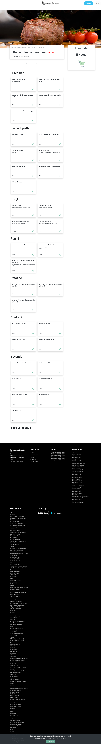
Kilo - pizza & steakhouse (16, 523)
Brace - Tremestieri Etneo (16, 633)
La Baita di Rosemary (15, 575)
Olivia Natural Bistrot (15, 530)
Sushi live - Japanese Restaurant (18, 655)
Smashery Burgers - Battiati (17, 614)
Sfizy (11, 569)
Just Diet (12, 731)
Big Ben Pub (13, 703)
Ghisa (11, 562)
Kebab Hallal (13, 663)
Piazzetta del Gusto (15, 571)
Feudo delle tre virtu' (15, 557)
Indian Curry (13, 591)
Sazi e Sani (12, 685)
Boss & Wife (13, 576)
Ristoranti (13, 47)
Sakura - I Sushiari (14, 695)
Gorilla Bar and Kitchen (15, 580)
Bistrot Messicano (14, 552)
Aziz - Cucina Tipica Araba (16, 550)
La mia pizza (13, 653)
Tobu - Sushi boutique (15, 720)
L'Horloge (12, 585)
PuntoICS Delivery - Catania (17, 640)
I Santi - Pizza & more (15, 704)
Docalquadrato (13, 610)
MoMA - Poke (13, 646)
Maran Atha (12, 612)
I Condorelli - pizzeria (15, 596)
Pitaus (11, 578)
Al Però (11, 626)
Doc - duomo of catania (16, 624)
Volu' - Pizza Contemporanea (17, 605)
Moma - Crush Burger (15, 536)
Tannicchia (12, 619)
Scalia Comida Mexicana (16, 724)
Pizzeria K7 (12, 543)
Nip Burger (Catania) (15, 692)
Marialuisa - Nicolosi (15, 584)
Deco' (11, 642)
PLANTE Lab (13, 713)
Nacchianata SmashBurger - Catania (19, 553)
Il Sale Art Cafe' (14, 717)
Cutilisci (12, 528)
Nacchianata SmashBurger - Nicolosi (19, 688)
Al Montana (12, 514)
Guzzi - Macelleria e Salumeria (17, 525)
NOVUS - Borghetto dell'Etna (17, 527)
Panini (49, 64)
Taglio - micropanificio (15, 511)
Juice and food (13, 635)
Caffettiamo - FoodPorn (16, 726)
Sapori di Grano (13, 582)
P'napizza (12, 637)
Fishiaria (12, 701)
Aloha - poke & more (15, 539)
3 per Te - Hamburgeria (15, 608)
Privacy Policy (34, 461)
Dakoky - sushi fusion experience (18, 592)
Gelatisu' (12, 711)
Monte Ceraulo (13, 649)
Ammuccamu (13, 687)
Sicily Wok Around (14, 544)
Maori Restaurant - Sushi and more (18, 603)
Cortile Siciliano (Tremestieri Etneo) (19, 568)
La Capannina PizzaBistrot (16, 607)
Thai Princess (13, 537)
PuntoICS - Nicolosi (15, 589)
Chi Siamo (32, 452)
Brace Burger (13, 727)
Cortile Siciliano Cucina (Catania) (18, 532)
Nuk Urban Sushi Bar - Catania (17, 699)
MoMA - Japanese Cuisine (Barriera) (19, 639)
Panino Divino (13, 623)
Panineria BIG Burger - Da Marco (18, 681)
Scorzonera (12, 710)
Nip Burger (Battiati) (15, 616)
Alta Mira (12, 520)
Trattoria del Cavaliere (15, 662)
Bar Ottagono (13, 719)
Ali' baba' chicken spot (15, 644)
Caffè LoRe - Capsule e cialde (17, 621)
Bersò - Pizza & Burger (15, 706)
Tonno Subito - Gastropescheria (18, 518)
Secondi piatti (26, 64)
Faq (31, 456)
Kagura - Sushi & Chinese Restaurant (19, 559)
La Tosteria (12, 513)
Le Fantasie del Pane (15, 676)
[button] (59, 64)
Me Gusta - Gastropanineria (17, 722)
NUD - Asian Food (14, 521)
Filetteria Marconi (14, 679)
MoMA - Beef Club (14, 573)
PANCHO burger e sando (16, 630)
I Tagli (37, 64)
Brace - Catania (13, 555)
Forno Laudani (13, 617)
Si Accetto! (50, 742)
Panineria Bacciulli (14, 598)
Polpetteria (13, 678)
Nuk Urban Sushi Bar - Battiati (17, 660)
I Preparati (14, 64)
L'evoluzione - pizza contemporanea (19, 587)
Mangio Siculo (13, 694)
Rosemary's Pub (14, 715)
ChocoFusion (13, 647)
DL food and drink (14, 594)
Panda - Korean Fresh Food (17, 671)
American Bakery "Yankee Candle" (18, 541)
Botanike (12, 683)
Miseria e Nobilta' (14, 697)
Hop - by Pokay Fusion (15, 672)
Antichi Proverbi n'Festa (16, 601)
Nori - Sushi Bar (13, 651)
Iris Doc (12, 733)
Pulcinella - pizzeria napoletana (18, 548)
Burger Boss (13, 656)
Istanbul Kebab (13, 631)
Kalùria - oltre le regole (15, 690)
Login (97, 3)
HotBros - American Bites (16, 628)
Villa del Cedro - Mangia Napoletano (19, 566)
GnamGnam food (14, 665)
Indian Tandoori (13, 674)
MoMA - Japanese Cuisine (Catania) (19, 658)
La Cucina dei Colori (15, 534)
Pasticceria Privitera (15, 560)
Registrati (88, 3)
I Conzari (12, 546)
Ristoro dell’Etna (14, 600)
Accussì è (12, 708)
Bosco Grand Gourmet (15, 564)
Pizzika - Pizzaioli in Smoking (17, 516)
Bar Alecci (12, 729)
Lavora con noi (34, 454)
